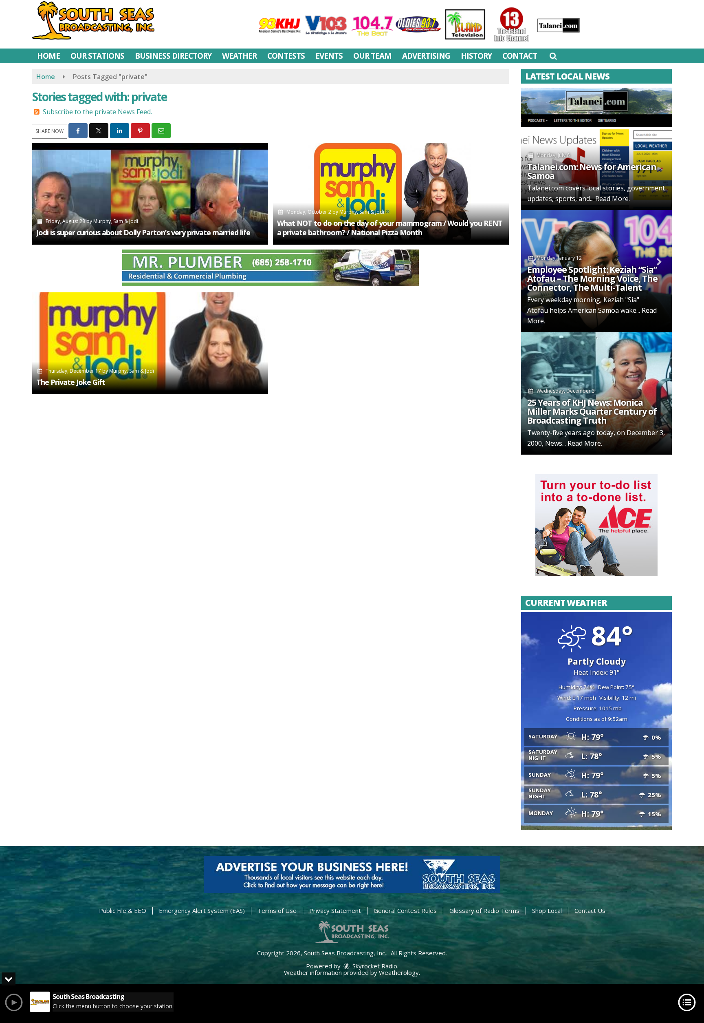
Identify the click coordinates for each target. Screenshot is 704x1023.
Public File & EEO (122, 910)
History (476, 56)
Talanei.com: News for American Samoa (591, 171)
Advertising (426, 56)
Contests (286, 56)
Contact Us (589, 910)
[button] (553, 56)
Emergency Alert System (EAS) (202, 910)
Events (329, 56)
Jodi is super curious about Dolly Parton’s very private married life (143, 232)
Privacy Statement (335, 910)
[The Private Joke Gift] (150, 343)
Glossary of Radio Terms (484, 910)
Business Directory (173, 56)
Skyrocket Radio (374, 966)
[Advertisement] (270, 268)
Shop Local (547, 910)
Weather (239, 56)
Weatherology (399, 972)
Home (48, 56)
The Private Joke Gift (70, 382)
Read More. (612, 198)
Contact (519, 56)
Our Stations (97, 56)
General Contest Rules (405, 910)
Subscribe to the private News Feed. (97, 111)
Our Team (372, 56)
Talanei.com (545, 187)
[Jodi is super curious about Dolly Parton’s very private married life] (150, 194)
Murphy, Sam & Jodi (115, 221)
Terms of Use (277, 910)
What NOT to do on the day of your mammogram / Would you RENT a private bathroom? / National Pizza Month (389, 227)
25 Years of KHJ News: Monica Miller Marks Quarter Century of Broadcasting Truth (592, 411)
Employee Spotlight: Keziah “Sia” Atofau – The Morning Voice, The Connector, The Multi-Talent (592, 278)
